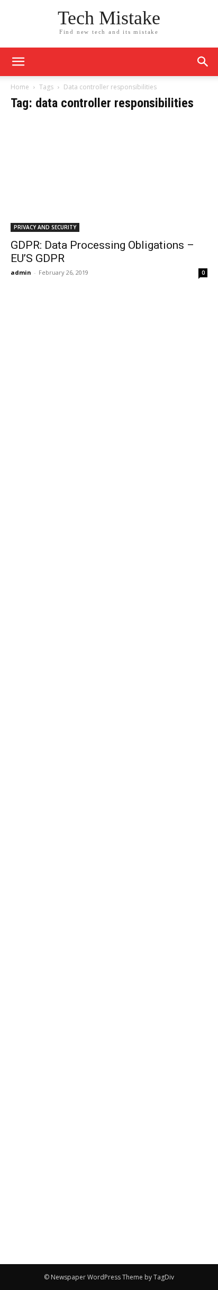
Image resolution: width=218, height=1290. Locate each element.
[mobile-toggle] (18, 62)
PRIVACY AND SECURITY (45, 227)
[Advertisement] (109, 408)
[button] (203, 62)
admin (21, 272)
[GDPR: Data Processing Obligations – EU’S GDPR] (109, 176)
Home (20, 86)
